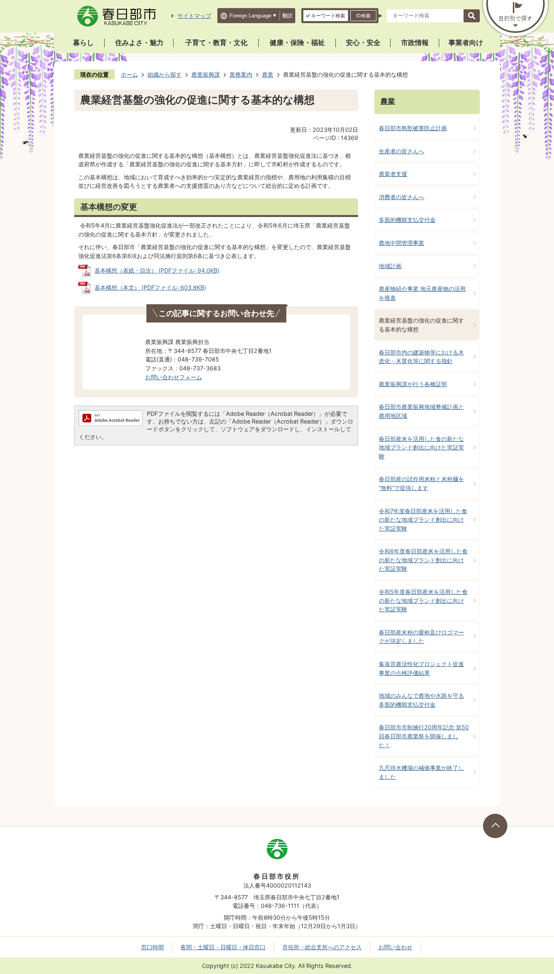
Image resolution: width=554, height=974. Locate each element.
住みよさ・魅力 (139, 43)
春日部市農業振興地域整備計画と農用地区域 (421, 411)
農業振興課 (205, 74)
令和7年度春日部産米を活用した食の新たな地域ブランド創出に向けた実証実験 (423, 519)
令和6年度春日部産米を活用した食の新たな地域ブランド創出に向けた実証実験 (423, 560)
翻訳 (287, 16)
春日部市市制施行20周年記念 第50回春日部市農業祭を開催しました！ (424, 736)
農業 (267, 74)
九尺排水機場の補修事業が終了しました (421, 772)
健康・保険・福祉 (297, 43)
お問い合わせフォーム (173, 377)
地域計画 (390, 265)
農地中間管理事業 (401, 242)
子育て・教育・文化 (216, 43)
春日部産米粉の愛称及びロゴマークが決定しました (421, 637)
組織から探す (165, 74)
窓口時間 (152, 947)
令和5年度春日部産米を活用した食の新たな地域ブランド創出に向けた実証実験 (423, 600)
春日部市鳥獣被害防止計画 (413, 128)
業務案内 (241, 74)
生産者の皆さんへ (401, 151)
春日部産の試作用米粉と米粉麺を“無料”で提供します (421, 483)
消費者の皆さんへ (401, 197)
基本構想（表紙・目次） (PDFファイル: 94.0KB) (156, 270)
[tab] (325, 15)
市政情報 (415, 43)
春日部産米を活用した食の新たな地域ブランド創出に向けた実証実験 (421, 447)
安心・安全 (363, 43)
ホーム (129, 74)
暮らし (83, 43)
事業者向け (466, 43)
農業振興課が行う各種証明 (413, 384)
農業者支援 (393, 173)
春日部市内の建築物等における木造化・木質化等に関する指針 (421, 357)
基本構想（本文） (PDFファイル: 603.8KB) (150, 287)
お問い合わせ (395, 947)
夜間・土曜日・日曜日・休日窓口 (223, 947)
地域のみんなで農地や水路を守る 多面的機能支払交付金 (421, 700)
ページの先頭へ (495, 826)
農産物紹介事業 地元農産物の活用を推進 (422, 293)
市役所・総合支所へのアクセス (322, 947)
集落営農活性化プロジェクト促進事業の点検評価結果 (421, 668)
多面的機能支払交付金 (407, 219)
